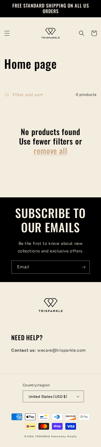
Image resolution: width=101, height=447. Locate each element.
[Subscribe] (83, 267)
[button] (7, 33)
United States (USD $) (48, 396)
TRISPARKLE (42, 436)
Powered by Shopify (64, 436)
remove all (50, 150)
